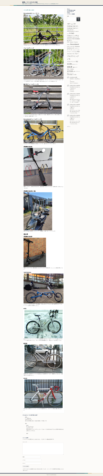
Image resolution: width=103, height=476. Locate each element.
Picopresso (76, 42)
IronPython (69, 37)
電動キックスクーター (76, 71)
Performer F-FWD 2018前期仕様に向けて (73, 39)
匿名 (72, 118)
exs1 (68, 33)
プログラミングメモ (73, 57)
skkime (68, 46)
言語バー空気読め (70, 69)
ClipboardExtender (70, 29)
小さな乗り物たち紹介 (71, 10)
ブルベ (76, 53)
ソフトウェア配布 (75, 51)
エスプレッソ (77, 48)
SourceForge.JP (70, 11)
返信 (26, 423)
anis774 (72, 88)
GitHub (68, 12)
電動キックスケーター (70, 73)
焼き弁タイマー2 (74, 64)
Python (68, 44)
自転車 (69, 67)
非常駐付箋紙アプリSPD (71, 74)
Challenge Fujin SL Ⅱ (72, 28)
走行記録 (70, 71)
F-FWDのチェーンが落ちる (73, 35)
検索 (68, 16)
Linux (73, 37)
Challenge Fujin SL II (72, 26)
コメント (25, 441)
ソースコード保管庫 (71, 14)
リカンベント (71, 61)
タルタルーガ (70, 53)
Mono (76, 37)
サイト (24, 463)
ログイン (68, 126)
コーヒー (69, 51)
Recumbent (74, 44)
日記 (77, 61)
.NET (68, 24)
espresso (77, 31)
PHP (68, 42)
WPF (73, 48)
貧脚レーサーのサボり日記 (30, 2)
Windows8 (77, 46)
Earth (50, 474)
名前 (23, 456)
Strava (68, 9)
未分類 (69, 64)
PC (78, 37)
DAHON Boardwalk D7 (71, 31)
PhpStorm (71, 42)
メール (24, 460)
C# (75, 24)
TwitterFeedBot (72, 46)
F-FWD (71, 33)
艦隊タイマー (75, 67)
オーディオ (69, 49)
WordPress (69, 48)
